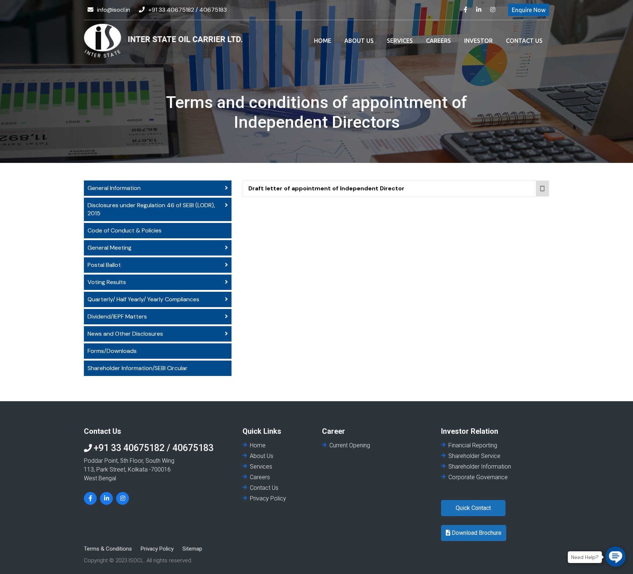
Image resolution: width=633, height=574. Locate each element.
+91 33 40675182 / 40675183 (187, 10)
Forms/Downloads (112, 351)
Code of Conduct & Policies (125, 230)
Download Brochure (475, 532)
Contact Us (524, 40)
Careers (438, 40)
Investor (478, 40)
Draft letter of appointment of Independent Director (326, 188)
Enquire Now (528, 10)
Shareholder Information (479, 466)
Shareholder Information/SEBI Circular (138, 368)
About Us (359, 40)
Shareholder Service (474, 455)
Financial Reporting (472, 445)
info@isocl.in (113, 10)
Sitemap (192, 548)
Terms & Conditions (108, 548)
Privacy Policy (268, 498)
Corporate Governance (478, 477)
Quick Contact (473, 507)
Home (322, 40)
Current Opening (349, 445)
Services (400, 40)
